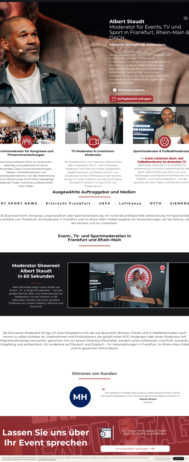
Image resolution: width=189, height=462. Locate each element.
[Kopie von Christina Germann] (98, 406)
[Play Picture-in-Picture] (184, 305)
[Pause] (70, 305)
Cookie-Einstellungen (162, 459)
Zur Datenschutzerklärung (47, 459)
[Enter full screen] (187, 305)
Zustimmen (179, 459)
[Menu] (186, 18)
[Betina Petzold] (91, 406)
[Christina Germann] (94, 406)
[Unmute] (74, 305)
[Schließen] (186, 458)
